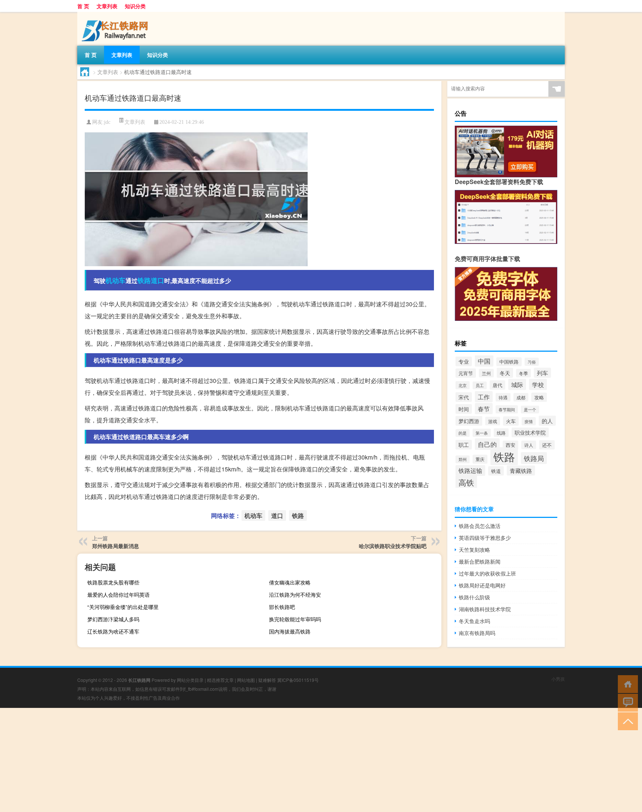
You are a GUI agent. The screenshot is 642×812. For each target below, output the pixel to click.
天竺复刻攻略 (474, 549)
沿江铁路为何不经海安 (295, 594)
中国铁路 (509, 361)
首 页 (83, 6)
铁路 (144, 280)
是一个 (530, 409)
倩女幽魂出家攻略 (290, 582)
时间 (463, 409)
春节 (484, 408)
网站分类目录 (190, 680)
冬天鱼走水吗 (474, 621)
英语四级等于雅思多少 (485, 537)
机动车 (116, 280)
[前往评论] (626, 702)
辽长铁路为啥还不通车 (113, 631)
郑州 (462, 459)
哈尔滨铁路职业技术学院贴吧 (393, 546)
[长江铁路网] (116, 14)
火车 (511, 421)
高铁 (466, 482)
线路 (501, 432)
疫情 (529, 421)
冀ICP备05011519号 (298, 680)
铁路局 (534, 458)
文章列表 (107, 6)
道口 (157, 280)
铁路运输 (470, 470)
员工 (480, 385)
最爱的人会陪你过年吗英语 (118, 594)
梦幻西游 (468, 421)
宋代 (463, 397)
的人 (547, 421)
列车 (542, 373)
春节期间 (507, 409)
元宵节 (465, 373)
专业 (463, 361)
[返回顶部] (626, 720)
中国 (484, 360)
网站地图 (246, 680)
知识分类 (135, 6)
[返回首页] (626, 683)
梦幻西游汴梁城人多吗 (113, 619)
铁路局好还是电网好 (482, 585)
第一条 (482, 433)
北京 (462, 385)
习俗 (532, 362)
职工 (463, 444)
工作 (484, 396)
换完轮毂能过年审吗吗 (295, 619)
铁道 (496, 470)
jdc (107, 122)
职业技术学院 (530, 432)
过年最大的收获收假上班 (487, 573)
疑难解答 (267, 680)
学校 (538, 384)
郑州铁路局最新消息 (115, 546)
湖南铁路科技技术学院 (485, 609)
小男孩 (558, 679)
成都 (520, 397)
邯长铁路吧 (282, 606)
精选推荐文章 (220, 680)
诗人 (528, 445)
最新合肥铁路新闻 (479, 561)
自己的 (487, 444)
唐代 (497, 385)
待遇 (503, 397)
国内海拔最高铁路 (290, 631)
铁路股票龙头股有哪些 (113, 582)
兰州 (486, 373)
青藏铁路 (521, 470)
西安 (510, 445)
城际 (517, 384)
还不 (547, 444)
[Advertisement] (223, 760)
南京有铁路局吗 (477, 633)
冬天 (505, 373)
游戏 (492, 421)
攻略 (539, 397)
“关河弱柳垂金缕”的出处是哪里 (123, 606)
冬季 (523, 373)
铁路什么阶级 (474, 597)
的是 (462, 433)
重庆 (480, 459)
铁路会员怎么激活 (479, 525)
